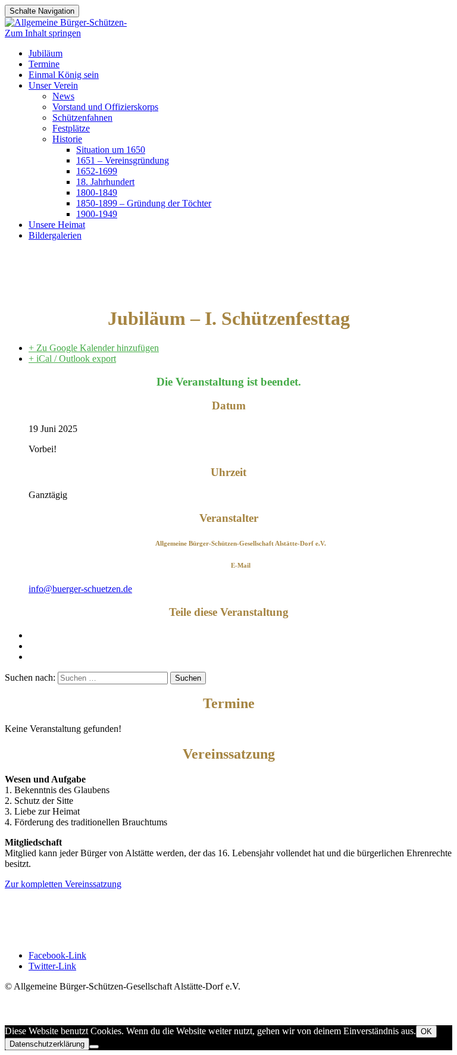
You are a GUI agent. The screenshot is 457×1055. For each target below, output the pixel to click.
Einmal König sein (64, 75)
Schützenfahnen (82, 117)
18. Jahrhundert (105, 182)
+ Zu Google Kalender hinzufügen (94, 348)
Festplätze (71, 128)
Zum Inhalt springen (43, 33)
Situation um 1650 (110, 150)
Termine (44, 64)
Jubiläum (45, 53)
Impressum (25, 906)
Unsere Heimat (57, 225)
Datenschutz (28, 917)
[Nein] (94, 1046)
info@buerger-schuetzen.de (80, 589)
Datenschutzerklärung (47, 1044)
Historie (67, 139)
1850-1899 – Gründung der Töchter (143, 203)
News (63, 96)
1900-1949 (96, 214)
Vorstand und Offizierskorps (105, 107)
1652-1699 (96, 171)
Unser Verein (53, 85)
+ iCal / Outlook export (72, 358)
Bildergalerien (55, 235)
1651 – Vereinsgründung (122, 160)
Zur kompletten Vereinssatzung (63, 884)
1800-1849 (96, 192)
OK (426, 1031)
